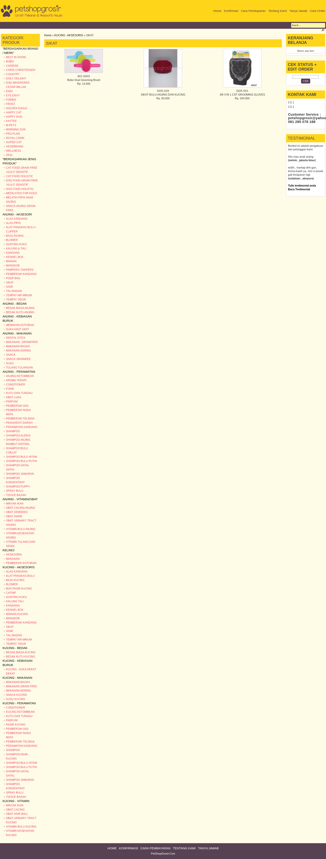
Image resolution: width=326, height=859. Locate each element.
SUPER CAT (14, 142)
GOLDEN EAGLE (16, 108)
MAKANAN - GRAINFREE (22, 342)
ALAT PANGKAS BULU (20, 575)
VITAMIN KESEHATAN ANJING (20, 535)
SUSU (10, 363)
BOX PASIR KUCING (19, 588)
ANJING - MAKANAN (17, 333)
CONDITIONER (15, 384)
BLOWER (12, 240)
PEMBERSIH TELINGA (20, 418)
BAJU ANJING (15, 235)
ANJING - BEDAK (15, 303)
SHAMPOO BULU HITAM (21, 456)
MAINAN (11, 261)
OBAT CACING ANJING (20, 507)
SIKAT (10, 282)
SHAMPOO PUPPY (18, 486)
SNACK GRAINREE (18, 359)
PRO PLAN (13, 133)
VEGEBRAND (14, 146)
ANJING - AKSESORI (17, 214)
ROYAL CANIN (15, 138)
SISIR (9, 286)
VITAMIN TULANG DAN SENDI (20, 544)
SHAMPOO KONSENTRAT (15, 480)
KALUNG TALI (15, 601)
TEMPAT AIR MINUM (19, 295)
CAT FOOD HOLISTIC (19, 176)
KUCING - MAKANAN (17, 677)
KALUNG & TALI (16, 248)
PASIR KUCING (15, 724)
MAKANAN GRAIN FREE (21, 686)
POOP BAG (13, 278)
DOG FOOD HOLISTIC (20, 189)
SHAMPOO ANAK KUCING (17, 756)
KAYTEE (11, 121)
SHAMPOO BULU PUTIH (21, 461)
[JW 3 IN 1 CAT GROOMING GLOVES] (242, 86)
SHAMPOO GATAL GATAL (17, 467)
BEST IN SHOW (16, 57)
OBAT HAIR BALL (17, 813)
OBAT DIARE (14, 516)
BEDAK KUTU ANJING (20, 312)
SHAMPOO (13, 431)
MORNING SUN (16, 129)
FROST (10, 104)
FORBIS (11, 99)
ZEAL (9, 155)
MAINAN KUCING (17, 614)
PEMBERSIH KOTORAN (21, 563)
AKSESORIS (14, 554)
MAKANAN (13, 558)
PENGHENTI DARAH (19, 422)
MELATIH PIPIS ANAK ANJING (19, 199)
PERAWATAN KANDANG (21, 427)
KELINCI (8, 550)
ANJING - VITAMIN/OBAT (20, 499)
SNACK (11, 354)
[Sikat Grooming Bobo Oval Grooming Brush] (84, 72)
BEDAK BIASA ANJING (20, 308)
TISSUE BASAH (16, 495)
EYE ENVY (13, 95)
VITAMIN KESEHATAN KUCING (20, 833)
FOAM (10, 388)
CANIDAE (12, 65)
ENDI (9, 91)
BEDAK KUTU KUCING (20, 656)
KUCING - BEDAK (15, 648)
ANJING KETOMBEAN (20, 376)
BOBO (10, 61)
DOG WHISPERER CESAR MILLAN (18, 84)
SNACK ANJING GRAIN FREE (20, 208)
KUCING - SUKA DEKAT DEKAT (21, 671)
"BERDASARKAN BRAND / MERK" (20, 51)
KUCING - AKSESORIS (19, 567)
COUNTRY (13, 74)
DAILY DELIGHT (16, 78)
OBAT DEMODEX (17, 512)
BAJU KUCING (15, 580)
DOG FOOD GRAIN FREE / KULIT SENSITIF (22, 182)
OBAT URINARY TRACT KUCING (21, 820)
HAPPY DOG (14, 116)
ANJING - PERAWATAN (19, 371)
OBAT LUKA (13, 397)
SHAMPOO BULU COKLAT (17, 450)
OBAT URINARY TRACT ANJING (21, 522)
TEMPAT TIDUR (16, 299)
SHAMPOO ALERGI (18, 435)
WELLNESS (13, 150)
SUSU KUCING (15, 699)
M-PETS (11, 125)
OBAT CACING (15, 809)
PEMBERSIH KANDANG (21, 274)
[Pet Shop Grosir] (31, 15)
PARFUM (11, 401)
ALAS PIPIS (13, 223)
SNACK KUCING (16, 694)
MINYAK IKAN (14, 503)
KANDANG (13, 252)
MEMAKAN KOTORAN (20, 325)
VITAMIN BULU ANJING (20, 529)
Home (47, 35)
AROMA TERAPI (16, 380)
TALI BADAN (14, 291)
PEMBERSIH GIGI (17, 405)
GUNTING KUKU (16, 244)
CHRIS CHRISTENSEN (20, 70)
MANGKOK (13, 265)
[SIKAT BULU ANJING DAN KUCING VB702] (163, 86)
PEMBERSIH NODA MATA (18, 412)
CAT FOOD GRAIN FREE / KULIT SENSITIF (21, 169)
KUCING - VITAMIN (16, 801)
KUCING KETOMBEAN (20, 711)
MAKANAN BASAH (18, 346)
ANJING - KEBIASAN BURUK (17, 318)
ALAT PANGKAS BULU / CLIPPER (21, 229)
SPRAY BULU (14, 490)
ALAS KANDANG (17, 218)
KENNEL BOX (14, 257)
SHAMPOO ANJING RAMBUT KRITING (18, 441)
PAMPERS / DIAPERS (20, 269)
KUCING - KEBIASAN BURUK (17, 663)
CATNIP (11, 592)
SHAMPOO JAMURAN (20, 473)
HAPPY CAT (14, 112)
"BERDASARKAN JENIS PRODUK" (19, 161)
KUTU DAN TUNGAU (19, 393)
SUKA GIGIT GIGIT (17, 329)
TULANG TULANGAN (19, 367)
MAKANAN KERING (18, 350)
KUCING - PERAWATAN (19, 703)
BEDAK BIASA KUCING (20, 652)
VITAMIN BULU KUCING (21, 826)
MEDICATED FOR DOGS (21, 193)
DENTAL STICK (15, 337)
